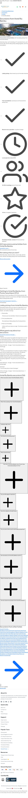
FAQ (2, 757)
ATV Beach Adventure (6, 736)
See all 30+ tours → (4, 248)
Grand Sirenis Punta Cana (16, 641)
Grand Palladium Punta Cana (20, 640)
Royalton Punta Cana (17, 636)
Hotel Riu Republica (17, 647)
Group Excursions (5, 747)
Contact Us (3, 709)
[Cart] (20, 7)
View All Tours (4, 749)
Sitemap (3, 726)
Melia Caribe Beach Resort (6, 646)
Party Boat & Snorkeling (6, 742)
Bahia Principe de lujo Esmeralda (14, 650)
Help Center (4, 720)
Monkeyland (4, 732)
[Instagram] (3, 701)
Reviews (3, 763)
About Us (3, 707)
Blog (2, 711)
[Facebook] (1, 701)
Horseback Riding (5, 744)
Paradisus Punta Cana (9, 644)
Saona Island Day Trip (6, 740)
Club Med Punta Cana (8, 640)
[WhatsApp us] (17, 7)
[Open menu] (25, 7)
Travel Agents (5, 759)
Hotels (3, 14)
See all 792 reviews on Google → (8, 334)
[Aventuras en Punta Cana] (6, 6)
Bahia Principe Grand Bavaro (21, 652)
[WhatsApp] (8, 701)
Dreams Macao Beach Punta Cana (12, 643)
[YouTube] (6, 701)
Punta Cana (14, 630)
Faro (17, 638)
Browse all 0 (3, 688)
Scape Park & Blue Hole (6, 738)
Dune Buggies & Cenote (7, 734)
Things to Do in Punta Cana (7, 755)
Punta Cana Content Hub (7, 761)
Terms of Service (5, 722)
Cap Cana (5, 633)
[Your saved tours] (22, 7)
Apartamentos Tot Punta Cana (13, 649)
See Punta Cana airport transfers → (8, 301)
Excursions (4, 12)
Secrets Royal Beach (5, 641)
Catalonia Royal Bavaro (20, 644)
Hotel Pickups (4, 713)
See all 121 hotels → (4, 629)
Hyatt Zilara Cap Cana (13, 633)
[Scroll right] (0, 685)
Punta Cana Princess (7, 647)
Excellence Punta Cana (5, 630)
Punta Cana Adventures (8, 11)
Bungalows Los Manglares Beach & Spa (9, 654)
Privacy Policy (4, 724)
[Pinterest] (10, 701)
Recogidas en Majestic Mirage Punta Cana (13, 635)
